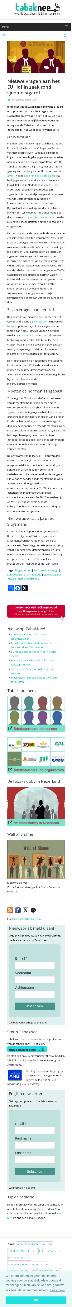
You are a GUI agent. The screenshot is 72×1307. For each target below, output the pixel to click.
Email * (20, 1124)
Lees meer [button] (57, 1290)
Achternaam (24, 988)
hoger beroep (23, 570)
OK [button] (36, 1300)
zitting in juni (41, 321)
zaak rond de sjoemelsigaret (41, 175)
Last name (23, 1153)
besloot (11, 326)
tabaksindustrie (22, 1250)
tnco (20, 579)
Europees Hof (15, 574)
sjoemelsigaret (52, 574)
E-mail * (21, 958)
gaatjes (11, 579)
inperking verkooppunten (28, 1264)
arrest (10, 175)
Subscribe (34, 1171)
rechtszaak (32, 579)
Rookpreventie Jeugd (46, 570)
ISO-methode (33, 574)
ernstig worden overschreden (38, 217)
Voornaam (23, 973)
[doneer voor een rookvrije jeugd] (36, 620)
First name (23, 1138)
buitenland (19, 1257)
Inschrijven (34, 1006)
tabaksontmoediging (34, 1244)
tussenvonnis (30, 335)
